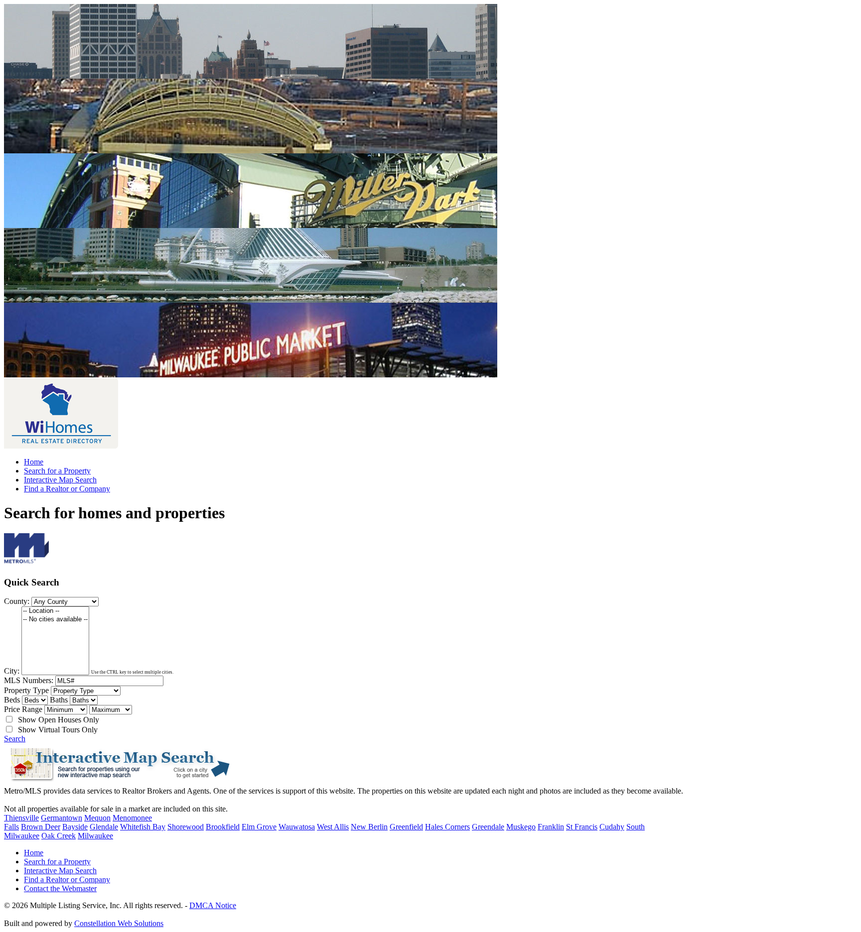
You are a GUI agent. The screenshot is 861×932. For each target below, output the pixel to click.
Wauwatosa (297, 826)
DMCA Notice (212, 905)
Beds (12, 700)
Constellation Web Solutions (118, 923)
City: (11, 671)
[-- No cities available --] (55, 619)
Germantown (61, 818)
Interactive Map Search (60, 479)
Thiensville (21, 818)
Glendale (104, 826)
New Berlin (369, 826)
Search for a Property (57, 470)
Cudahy (611, 826)
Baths (59, 700)
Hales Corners (447, 826)
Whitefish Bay (142, 826)
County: (16, 601)
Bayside (75, 826)
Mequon (97, 818)
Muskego (521, 826)
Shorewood (185, 826)
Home (33, 462)
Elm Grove (259, 826)
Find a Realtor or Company (67, 488)
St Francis (581, 826)
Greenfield (406, 826)
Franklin (551, 826)
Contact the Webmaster (60, 888)
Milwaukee (95, 835)
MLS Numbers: (28, 680)
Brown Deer (40, 826)
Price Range (23, 709)
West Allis (333, 826)
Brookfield (223, 826)
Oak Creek (58, 835)
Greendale (488, 826)
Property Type (26, 690)
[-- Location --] (55, 611)
